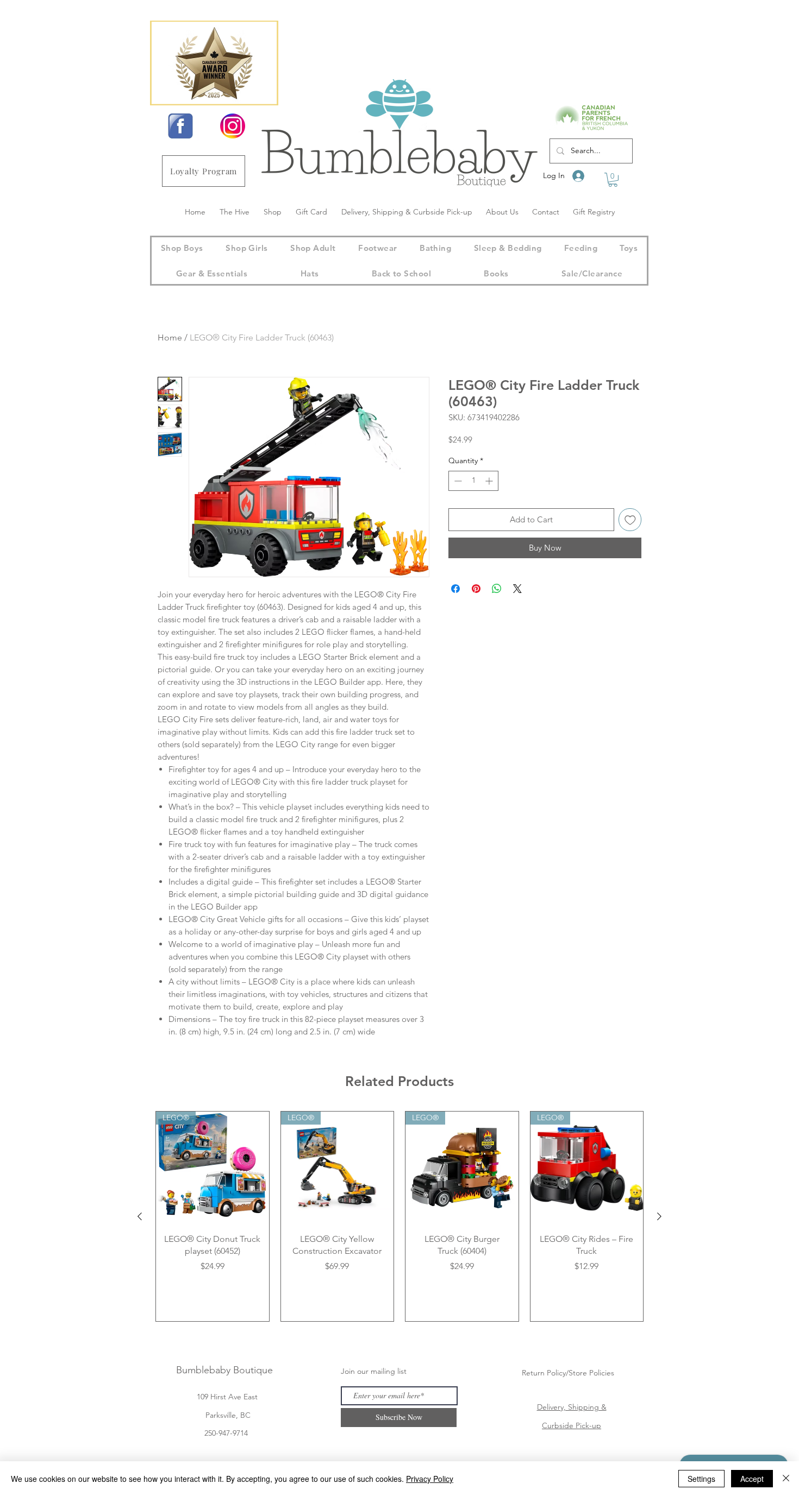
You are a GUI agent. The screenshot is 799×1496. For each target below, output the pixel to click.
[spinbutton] (473, 480)
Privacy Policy (429, 1478)
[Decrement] (457, 480)
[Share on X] (517, 588)
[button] (612, 180)
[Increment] (490, 480)
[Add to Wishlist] (630, 520)
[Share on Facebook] (455, 588)
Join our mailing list (374, 1371)
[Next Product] (659, 1216)
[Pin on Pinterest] (476, 588)
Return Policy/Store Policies (568, 1373)
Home (170, 337)
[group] (399, 1216)
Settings (701, 1478)
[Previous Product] (139, 1216)
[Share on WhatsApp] (496, 588)
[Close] (785, 1478)
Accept (752, 1478)
